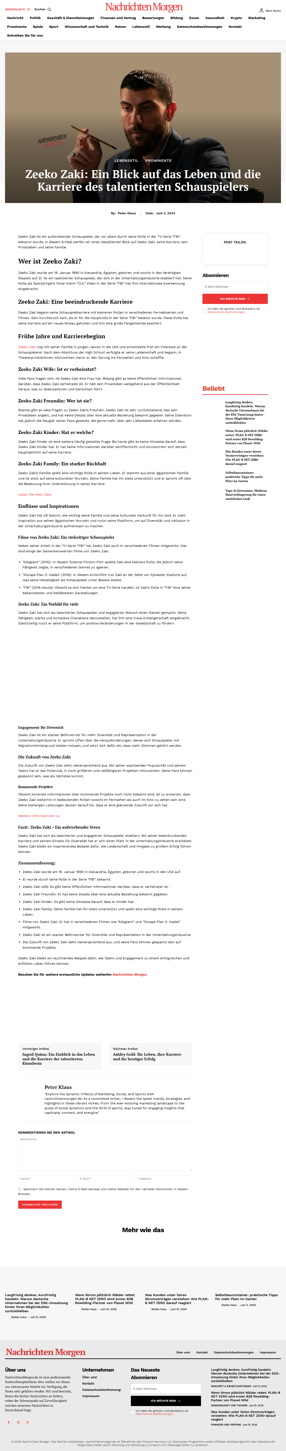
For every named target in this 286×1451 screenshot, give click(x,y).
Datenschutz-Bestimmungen (226, 312)
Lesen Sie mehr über (35, 494)
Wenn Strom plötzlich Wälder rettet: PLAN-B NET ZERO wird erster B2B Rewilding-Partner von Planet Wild (246, 437)
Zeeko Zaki (27, 347)
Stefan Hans (19, 1317)
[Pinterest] (235, 252)
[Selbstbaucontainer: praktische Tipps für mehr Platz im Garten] (212, 477)
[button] (44, 9)
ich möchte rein (232, 298)
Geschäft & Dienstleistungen (231, 1386)
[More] (254, 252)
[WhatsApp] (244, 252)
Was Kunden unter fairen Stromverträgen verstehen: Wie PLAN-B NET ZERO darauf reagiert (244, 457)
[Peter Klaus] (28, 1099)
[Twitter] (225, 252)
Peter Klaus (127, 213)
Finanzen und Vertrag (226, 1424)
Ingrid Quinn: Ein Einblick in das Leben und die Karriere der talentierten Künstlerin (58, 1059)
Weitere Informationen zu (39, 816)
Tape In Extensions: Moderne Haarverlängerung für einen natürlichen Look (246, 495)
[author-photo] (7, 1317)
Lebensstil (126, 160)
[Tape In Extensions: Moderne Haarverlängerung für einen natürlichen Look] (212, 495)
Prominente (159, 160)
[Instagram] (18, 1422)
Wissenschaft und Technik (229, 1405)
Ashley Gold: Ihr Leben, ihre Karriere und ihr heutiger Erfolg (147, 1056)
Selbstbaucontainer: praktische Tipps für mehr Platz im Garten (244, 477)
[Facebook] (215, 252)
